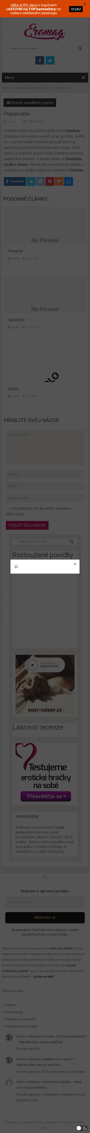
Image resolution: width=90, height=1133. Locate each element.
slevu (33, 5)
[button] (82, 1128)
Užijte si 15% (19, 5)
